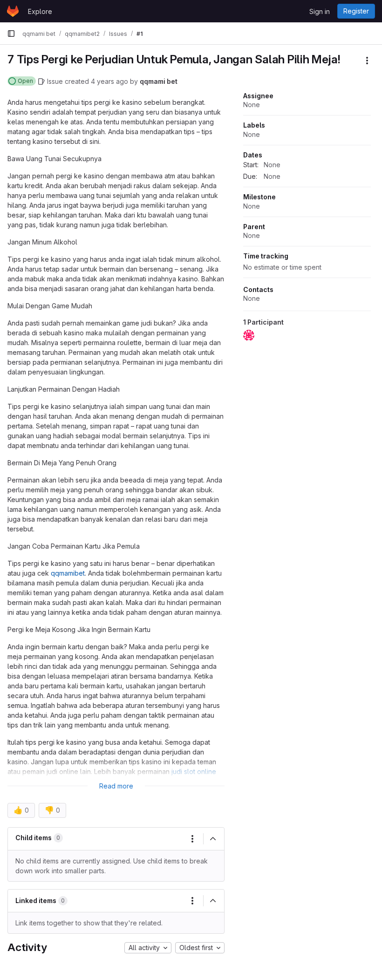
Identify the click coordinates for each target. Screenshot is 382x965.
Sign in (319, 11)
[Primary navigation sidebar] (11, 33)
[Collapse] (212, 838)
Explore (40, 11)
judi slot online (193, 771)
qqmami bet (158, 81)
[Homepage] (12, 11)
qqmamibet (68, 573)
